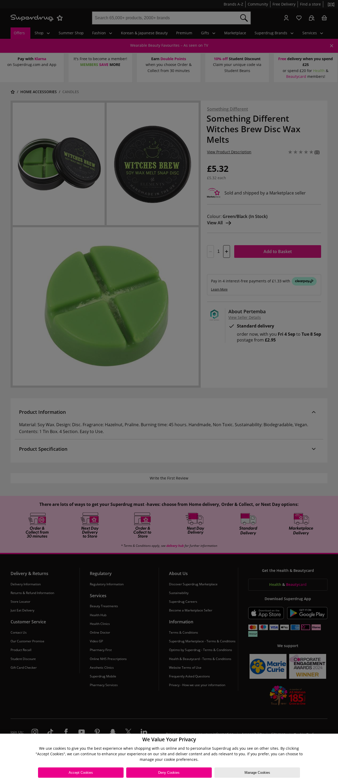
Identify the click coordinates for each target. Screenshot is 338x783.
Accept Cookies (81, 773)
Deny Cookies (169, 773)
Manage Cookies (257, 773)
